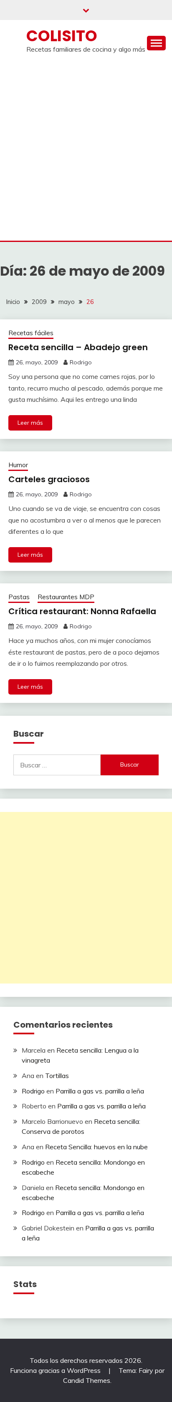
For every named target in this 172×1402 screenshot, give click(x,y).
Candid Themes (86, 1380)
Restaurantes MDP (66, 597)
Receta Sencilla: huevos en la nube (96, 1147)
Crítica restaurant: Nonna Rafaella (82, 611)
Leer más (30, 422)
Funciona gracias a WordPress (56, 1370)
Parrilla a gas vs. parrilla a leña (100, 1091)
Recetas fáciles (30, 333)
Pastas (19, 597)
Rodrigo (81, 362)
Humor (18, 465)
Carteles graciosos (49, 479)
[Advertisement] (86, 151)
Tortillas (57, 1075)
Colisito (61, 36)
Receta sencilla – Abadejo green (78, 347)
